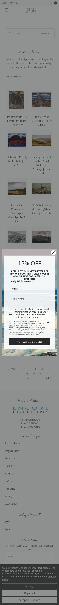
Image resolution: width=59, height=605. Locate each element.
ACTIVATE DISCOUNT (29, 342)
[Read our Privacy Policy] (48, 322)
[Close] (53, 252)
